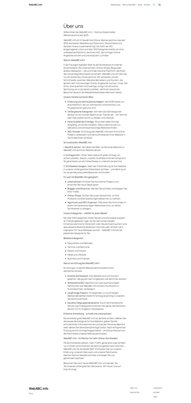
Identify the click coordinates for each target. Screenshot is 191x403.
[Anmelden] (154, 4)
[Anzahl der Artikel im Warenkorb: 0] (159, 4)
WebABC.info (35, 4)
